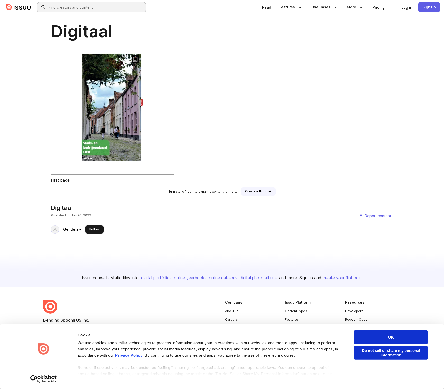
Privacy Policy (128, 355)
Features (292, 319)
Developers (354, 311)
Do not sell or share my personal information (391, 352)
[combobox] (96, 7)
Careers (231, 319)
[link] (266, 7)
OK (391, 337)
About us (231, 311)
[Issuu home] (18, 7)
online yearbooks (190, 277)
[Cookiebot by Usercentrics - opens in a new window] (43, 379)
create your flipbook (342, 277)
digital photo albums (259, 277)
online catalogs (223, 277)
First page (60, 180)
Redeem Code (356, 319)
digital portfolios (156, 277)
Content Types (296, 311)
